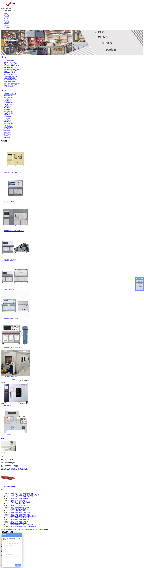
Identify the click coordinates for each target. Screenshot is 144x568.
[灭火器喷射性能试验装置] (15, 375)
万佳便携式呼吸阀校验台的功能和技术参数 (23, 526)
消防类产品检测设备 (10, 94)
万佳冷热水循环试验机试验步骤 (19, 517)
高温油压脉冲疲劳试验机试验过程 (20, 502)
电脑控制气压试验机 (10, 260)
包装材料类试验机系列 (10, 64)
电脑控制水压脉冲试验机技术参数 (20, 512)
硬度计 (6, 135)
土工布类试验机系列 (10, 78)
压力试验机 (7, 101)
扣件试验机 (7, 108)
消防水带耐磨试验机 (10, 289)
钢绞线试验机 (8, 125)
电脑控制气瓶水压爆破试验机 (12, 347)
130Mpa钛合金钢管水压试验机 (19, 505)
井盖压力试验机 (8, 111)
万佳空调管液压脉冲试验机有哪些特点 (21, 496)
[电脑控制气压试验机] (15, 259)
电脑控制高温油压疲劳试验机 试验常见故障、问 (24, 495)
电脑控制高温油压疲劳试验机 (12, 172)
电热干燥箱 (7, 405)
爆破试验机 (7, 137)
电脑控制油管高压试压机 (17, 500)
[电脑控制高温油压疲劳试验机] (15, 171)
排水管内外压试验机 (10, 113)
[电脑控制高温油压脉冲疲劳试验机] (15, 229)
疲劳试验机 (7, 129)
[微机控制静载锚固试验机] (8, 483)
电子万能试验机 (8, 95)
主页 (8, 469)
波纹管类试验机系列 (10, 74)
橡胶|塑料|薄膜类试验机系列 (12, 69)
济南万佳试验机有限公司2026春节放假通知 (23, 516)
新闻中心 (6, 24)
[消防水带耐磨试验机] (15, 288)
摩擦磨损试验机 (8, 123)
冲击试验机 (7, 120)
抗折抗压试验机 (8, 102)
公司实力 (6, 25)
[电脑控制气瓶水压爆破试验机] (15, 346)
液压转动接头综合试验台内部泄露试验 (21, 524)
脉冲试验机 (7, 132)
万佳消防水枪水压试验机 (17, 503)
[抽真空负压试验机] (15, 200)
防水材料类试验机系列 (10, 71)
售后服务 (6, 22)
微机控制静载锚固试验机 (10, 486)
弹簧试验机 (7, 115)
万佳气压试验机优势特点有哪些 (19, 507)
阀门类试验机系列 (9, 73)
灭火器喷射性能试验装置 (11, 376)
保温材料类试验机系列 (10, 76)
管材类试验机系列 (9, 62)
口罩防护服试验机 (9, 60)
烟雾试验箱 (7, 434)
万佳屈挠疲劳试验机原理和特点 (19, 498)
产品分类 (6, 18)
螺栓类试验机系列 (9, 81)
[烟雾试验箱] (15, 433)
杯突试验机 (7, 130)
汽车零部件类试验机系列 (11, 66)
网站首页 (6, 13)
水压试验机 (7, 109)
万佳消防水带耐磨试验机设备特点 (20, 514)
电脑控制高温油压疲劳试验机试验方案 (21, 493)
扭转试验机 (7, 118)
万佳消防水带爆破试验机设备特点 (20, 510)
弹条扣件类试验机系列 (10, 80)
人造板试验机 (8, 116)
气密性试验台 (8, 104)
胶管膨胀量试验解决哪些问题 (19, 509)
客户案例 (6, 20)
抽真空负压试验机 (9, 202)
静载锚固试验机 (8, 127)
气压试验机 (7, 106)
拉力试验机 (7, 99)
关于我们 (6, 15)
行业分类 (6, 17)
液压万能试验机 (8, 97)
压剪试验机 (7, 134)
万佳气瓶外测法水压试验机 (18, 523)
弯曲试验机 (7, 122)
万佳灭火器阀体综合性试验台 (19, 521)
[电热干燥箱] (15, 404)
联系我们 (6, 27)
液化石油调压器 (8, 86)
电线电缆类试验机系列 (10, 85)
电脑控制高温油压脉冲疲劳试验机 (14, 231)
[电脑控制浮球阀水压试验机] (15, 317)
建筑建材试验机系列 (10, 67)
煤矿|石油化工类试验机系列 (12, 83)
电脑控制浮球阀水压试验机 (12, 318)
